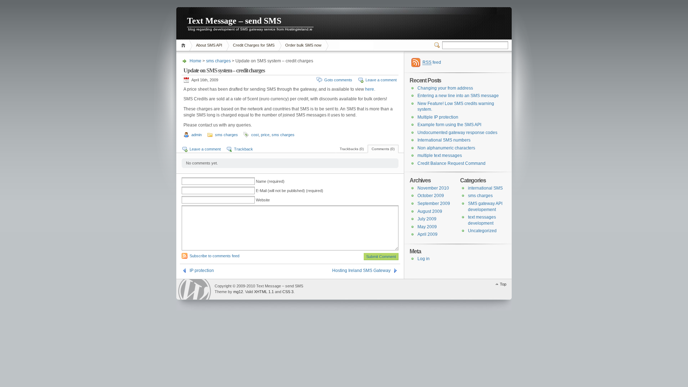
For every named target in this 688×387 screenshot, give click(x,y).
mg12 (238, 292)
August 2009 (429, 211)
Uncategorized (482, 230)
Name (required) (270, 181)
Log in (423, 258)
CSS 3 (287, 292)
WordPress (194, 289)
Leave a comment (381, 80)
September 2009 (433, 203)
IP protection (202, 270)
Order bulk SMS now (303, 45)
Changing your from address (445, 88)
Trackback (243, 149)
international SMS (485, 188)
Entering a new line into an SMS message (458, 95)
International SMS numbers (443, 140)
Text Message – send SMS (234, 20)
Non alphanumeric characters (446, 147)
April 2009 (427, 234)
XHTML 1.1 (264, 292)
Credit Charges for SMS (253, 45)
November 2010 (433, 188)
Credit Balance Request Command (451, 163)
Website (263, 200)
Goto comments (338, 80)
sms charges (218, 60)
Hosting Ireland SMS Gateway (361, 270)
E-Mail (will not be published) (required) (289, 190)
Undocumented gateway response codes (457, 132)
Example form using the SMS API (449, 124)
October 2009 (430, 195)
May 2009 (427, 226)
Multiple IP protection (437, 117)
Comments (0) (383, 149)
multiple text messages (439, 155)
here (369, 89)
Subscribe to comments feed (214, 256)
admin (196, 135)
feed (431, 62)
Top (503, 284)
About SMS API (209, 45)
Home (184, 45)
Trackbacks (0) (352, 149)
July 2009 (426, 218)
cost (255, 135)
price (265, 135)
